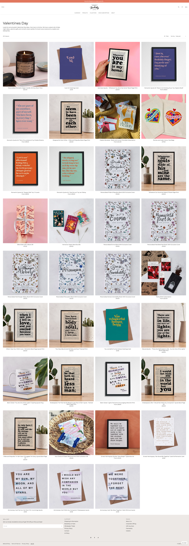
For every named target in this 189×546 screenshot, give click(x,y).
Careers (128, 531)
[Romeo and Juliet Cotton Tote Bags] (163, 116)
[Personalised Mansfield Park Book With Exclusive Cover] (163, 220)
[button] (178, 7)
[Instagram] (90, 537)
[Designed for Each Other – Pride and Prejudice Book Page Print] (71, 116)
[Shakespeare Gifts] (163, 379)
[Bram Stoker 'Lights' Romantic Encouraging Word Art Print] (117, 379)
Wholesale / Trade (69, 526)
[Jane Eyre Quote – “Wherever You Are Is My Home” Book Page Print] (117, 64)
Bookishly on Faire (69, 523)
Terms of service (16, 543)
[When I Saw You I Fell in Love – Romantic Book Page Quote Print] (25, 325)
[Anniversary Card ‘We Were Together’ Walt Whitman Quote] (117, 486)
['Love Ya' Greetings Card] (71, 64)
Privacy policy (25, 543)
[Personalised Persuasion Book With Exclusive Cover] (71, 273)
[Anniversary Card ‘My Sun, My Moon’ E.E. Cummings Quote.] (25, 486)
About (113, 12)
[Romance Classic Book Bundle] (71, 220)
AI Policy (66, 533)
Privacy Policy (68, 528)
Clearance (77, 12)
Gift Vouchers (130, 526)
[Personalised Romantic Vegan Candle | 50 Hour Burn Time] (25, 64)
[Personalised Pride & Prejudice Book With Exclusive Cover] (117, 168)
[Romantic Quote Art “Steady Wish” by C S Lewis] (25, 168)
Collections (93, 12)
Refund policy (6, 543)
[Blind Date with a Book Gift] (25, 220)
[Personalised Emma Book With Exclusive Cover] (117, 220)
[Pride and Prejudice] (25, 432)
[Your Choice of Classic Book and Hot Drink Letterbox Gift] (71, 432)
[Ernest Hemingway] (163, 432)
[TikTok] (98, 537)
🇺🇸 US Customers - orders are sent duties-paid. (95, 1)
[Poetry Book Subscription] (163, 273)
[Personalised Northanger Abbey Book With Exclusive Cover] (25, 273)
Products (85, 12)
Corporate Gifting (131, 523)
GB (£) (2, 7)
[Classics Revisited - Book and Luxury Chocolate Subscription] (117, 116)
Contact (66, 531)
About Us (129, 521)
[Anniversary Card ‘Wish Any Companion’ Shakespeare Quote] (71, 486)
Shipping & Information (71, 521)
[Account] (182, 7)
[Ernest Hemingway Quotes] (117, 432)
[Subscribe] (61, 526)
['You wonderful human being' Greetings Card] (117, 325)
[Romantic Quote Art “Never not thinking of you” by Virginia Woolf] (163, 64)
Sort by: (173, 36)
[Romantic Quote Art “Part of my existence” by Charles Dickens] (25, 116)
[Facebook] (94, 537)
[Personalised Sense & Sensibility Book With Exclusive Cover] (117, 273)
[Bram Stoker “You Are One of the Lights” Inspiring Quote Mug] (25, 379)
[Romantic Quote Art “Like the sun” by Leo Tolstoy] (71, 168)
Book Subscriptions (104, 12)
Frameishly (129, 528)
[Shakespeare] (71, 379)
